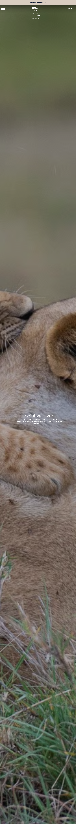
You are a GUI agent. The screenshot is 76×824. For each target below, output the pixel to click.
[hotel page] (35, 9)
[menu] (3, 9)
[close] (45, 2)
